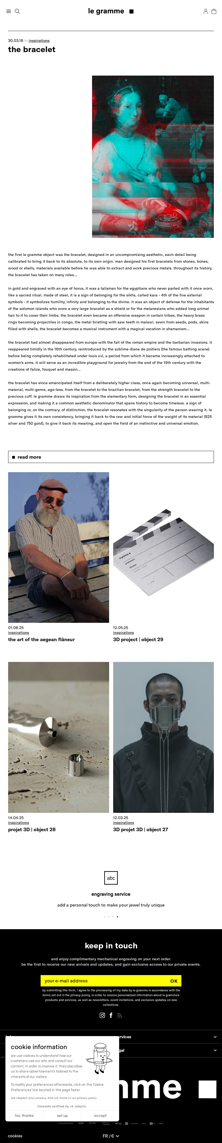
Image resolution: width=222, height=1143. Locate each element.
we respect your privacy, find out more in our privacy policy (54, 1098)
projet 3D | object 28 (32, 829)
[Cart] (214, 11)
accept (100, 1116)
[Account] (205, 11)
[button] (15, 1136)
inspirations (39, 40)
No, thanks (24, 1116)
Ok (174, 981)
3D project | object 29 (138, 639)
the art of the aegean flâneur (41, 639)
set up (62, 1116)
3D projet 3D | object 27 (140, 829)
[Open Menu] (8, 11)
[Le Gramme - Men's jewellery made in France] (111, 11)
